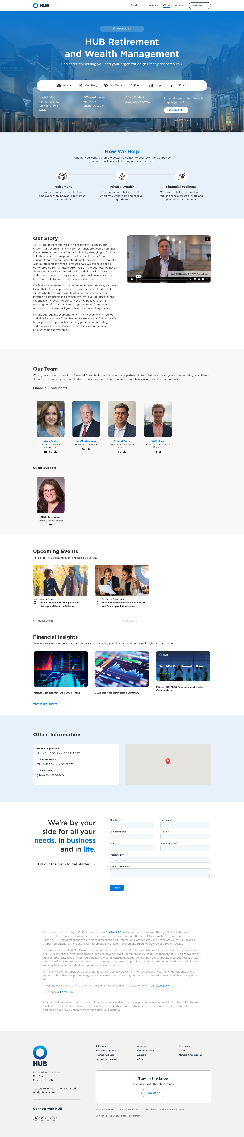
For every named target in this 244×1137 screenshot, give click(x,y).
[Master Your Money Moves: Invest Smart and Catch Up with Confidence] (122, 580)
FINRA (110, 932)
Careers (183, 1051)
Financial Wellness (105, 1055)
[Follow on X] (54, 1118)
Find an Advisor (200, 5)
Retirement (101, 1046)
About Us (142, 1046)
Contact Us (176, 110)
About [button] (178, 5)
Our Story (90, 85)
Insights (159, 85)
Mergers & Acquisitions (190, 1055)
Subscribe (153, 1093)
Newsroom (184, 1046)
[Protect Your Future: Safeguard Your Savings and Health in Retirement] (60, 580)
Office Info (183, 85)
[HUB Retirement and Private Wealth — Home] (41, 5)
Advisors (141, 1055)
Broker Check (149, 1109)
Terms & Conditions (128, 1109)
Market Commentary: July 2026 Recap (57, 693)
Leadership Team (145, 1051)
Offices (140, 1059)
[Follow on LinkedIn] (35, 1118)
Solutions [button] (135, 5)
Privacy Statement (105, 1109)
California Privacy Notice (172, 1109)
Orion (42, 109)
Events (138, 85)
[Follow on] (60, 1118)
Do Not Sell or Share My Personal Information (118, 1116)
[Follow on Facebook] (48, 1118)
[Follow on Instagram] (41, 1118)
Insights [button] (152, 5)
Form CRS (66, 992)
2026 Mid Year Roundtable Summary (117, 693)
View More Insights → (47, 704)
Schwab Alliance (48, 106)
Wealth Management (106, 1051)
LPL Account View (49, 102)
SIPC (118, 932)
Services (67, 85)
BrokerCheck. (161, 986)
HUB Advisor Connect (106, 1059)
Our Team (115, 85)
